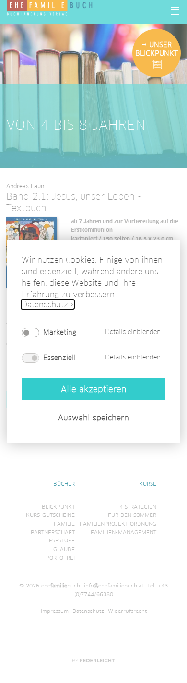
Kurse (147, 484)
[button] (175, 11)
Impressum (55, 611)
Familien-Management (123, 532)
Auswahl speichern (93, 418)
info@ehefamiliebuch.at (113, 585)
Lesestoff (60, 540)
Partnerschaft (53, 532)
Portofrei (60, 558)
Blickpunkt (58, 507)
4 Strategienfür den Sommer (132, 511)
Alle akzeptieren (93, 389)
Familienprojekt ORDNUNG (118, 524)
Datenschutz (88, 611)
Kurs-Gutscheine (50, 515)
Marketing (59, 332)
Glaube (64, 549)
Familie (64, 524)
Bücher (64, 484)
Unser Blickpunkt (156, 49)
